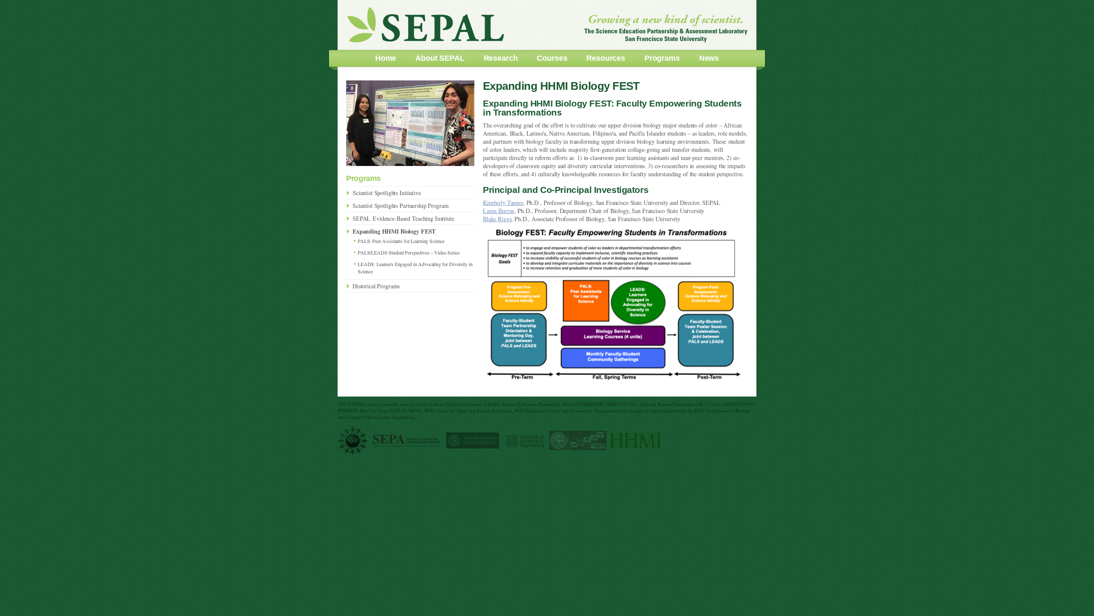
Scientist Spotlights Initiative (387, 193)
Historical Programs (376, 286)
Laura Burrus (498, 211)
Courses (552, 58)
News (709, 58)
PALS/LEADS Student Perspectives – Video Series (409, 252)
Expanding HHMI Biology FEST (394, 231)
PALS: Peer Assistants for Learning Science (401, 240)
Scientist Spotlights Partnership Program (400, 205)
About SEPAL (439, 58)
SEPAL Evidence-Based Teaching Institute (403, 218)
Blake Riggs (497, 219)
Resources (605, 58)
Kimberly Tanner (503, 202)
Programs (662, 58)
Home (385, 58)
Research (501, 58)
